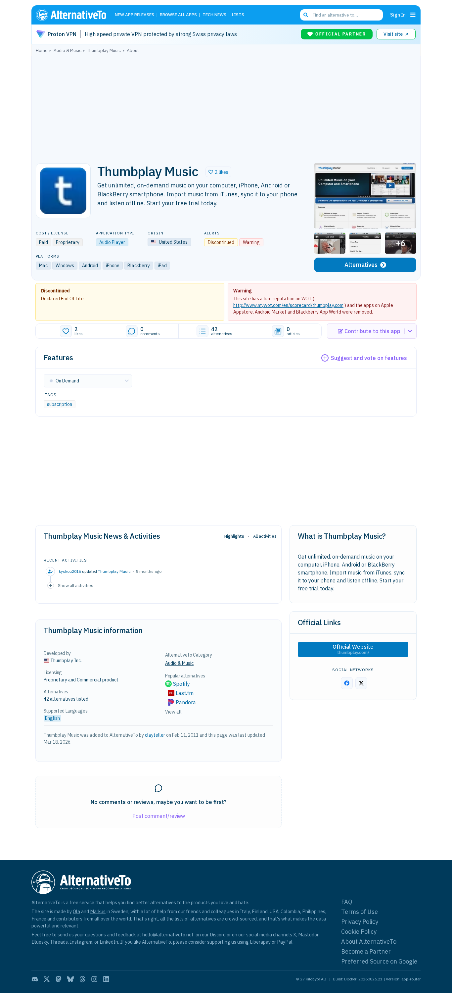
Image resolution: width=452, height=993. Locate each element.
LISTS (238, 15)
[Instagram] (94, 979)
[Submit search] (305, 15)
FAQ (346, 902)
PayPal (285, 942)
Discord (218, 934)
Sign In (398, 15)
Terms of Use (359, 912)
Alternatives (361, 265)
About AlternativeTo (368, 941)
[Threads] (82, 979)
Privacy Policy (359, 921)
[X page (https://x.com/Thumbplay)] (361, 683)
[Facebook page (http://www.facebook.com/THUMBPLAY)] (347, 683)
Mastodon (309, 934)
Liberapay (260, 942)
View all (173, 712)
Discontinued (55, 291)
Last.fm (185, 693)
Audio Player (112, 242)
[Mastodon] (58, 979)
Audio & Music (179, 663)
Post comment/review (158, 816)
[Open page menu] (413, 15)
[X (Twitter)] (46, 979)
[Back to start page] (74, 15)
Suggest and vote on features (369, 358)
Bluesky (39, 942)
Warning (242, 291)
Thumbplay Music (114, 571)
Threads (59, 942)
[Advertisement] (226, 106)
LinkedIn (109, 942)
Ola (76, 911)
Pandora (186, 702)
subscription (59, 404)
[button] (218, 172)
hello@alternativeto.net (168, 934)
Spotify (181, 683)
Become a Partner (366, 951)
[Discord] (34, 979)
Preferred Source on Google (379, 961)
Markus (98, 911)
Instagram (81, 942)
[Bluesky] (70, 979)
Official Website (353, 649)
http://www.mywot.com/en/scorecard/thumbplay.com (288, 305)
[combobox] (341, 15)
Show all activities (75, 585)
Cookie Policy (359, 931)
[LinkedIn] (106, 979)
